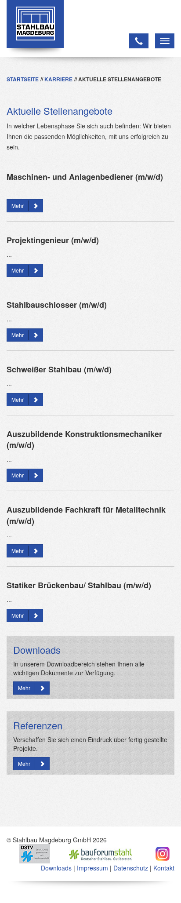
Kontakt (163, 867)
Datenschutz (130, 867)
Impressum (92, 867)
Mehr (17, 205)
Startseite (23, 79)
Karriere (58, 79)
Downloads (56, 867)
